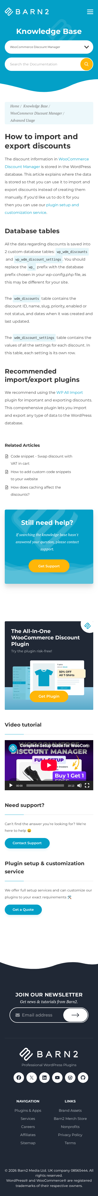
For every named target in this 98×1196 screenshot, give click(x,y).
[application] (49, 765)
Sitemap (27, 1143)
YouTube (57, 1077)
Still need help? (47, 523)
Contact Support (27, 843)
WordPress (70, 1077)
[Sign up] (75, 1015)
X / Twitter (31, 1077)
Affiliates (27, 1135)
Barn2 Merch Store (70, 1118)
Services (28, 1118)
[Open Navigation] (90, 12)
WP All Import (69, 392)
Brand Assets (70, 1110)
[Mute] (79, 785)
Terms (70, 1143)
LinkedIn (44, 1077)
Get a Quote (23, 909)
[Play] (11, 785)
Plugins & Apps (28, 1110)
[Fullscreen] (87, 785)
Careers (28, 1126)
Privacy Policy (70, 1135)
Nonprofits (70, 1126)
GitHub (83, 1077)
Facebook (19, 1077)
